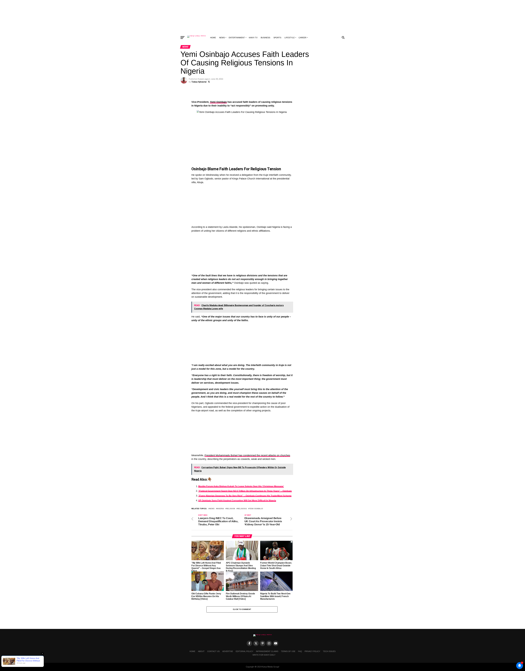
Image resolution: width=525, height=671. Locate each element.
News (222, 37)
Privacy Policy (312, 651)
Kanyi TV (253, 37)
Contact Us (213, 651)
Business (265, 37)
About (201, 651)
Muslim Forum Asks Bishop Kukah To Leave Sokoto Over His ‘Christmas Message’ (241, 486)
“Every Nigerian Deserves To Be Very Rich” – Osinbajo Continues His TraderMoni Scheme (244, 496)
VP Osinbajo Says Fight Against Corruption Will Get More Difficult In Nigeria (237, 500)
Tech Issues (329, 651)
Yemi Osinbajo (218, 102)
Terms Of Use (288, 651)
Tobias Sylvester (199, 82)
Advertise (227, 651)
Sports (277, 37)
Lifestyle (290, 37)
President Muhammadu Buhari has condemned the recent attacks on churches (247, 455)
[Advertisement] (262, 17)
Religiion (230, 509)
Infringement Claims (267, 651)
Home (213, 37)
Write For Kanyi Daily (264, 655)
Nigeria (220, 509)
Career (302, 37)
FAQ (300, 651)
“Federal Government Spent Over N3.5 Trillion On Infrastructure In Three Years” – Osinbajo (245, 491)
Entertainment (237, 37)
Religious (242, 509)
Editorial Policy (244, 651)
